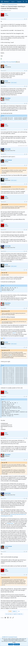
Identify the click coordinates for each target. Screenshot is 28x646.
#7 (26, 165)
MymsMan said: (5, 350)
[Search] (26, 1)
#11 (26, 251)
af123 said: (4, 204)
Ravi (3, 10)
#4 (26, 103)
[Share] (25, 19)
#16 (26, 438)
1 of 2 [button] (10, 611)
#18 (26, 498)
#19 (26, 551)
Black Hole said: (5, 311)
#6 (26, 154)
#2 (26, 70)
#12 (26, 269)
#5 (26, 129)
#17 (26, 459)
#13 (26, 308)
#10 (26, 229)
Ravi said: (3, 168)
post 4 (14, 332)
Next (14, 611)
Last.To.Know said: (5, 187)
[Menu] (2, 1)
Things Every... (10, 523)
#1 (26, 19)
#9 (26, 201)
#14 (26, 347)
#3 (26, 86)
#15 (26, 396)
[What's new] (23, 1)
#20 (26, 574)
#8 (26, 184)
